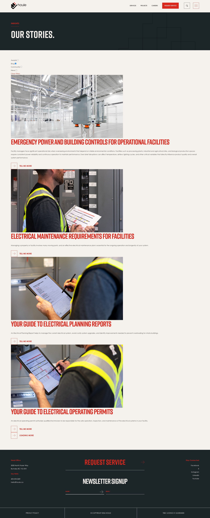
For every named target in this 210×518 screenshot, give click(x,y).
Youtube (195, 479)
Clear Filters (15, 74)
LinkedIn (196, 475)
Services (133, 5)
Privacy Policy (32, 513)
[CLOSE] (187, 6)
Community (15, 67)
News (13, 70)
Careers (155, 5)
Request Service (170, 5)
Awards (14, 60)
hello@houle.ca (17, 482)
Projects (144, 5)
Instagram (195, 472)
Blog (12, 64)
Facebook (195, 465)
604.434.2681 (16, 479)
